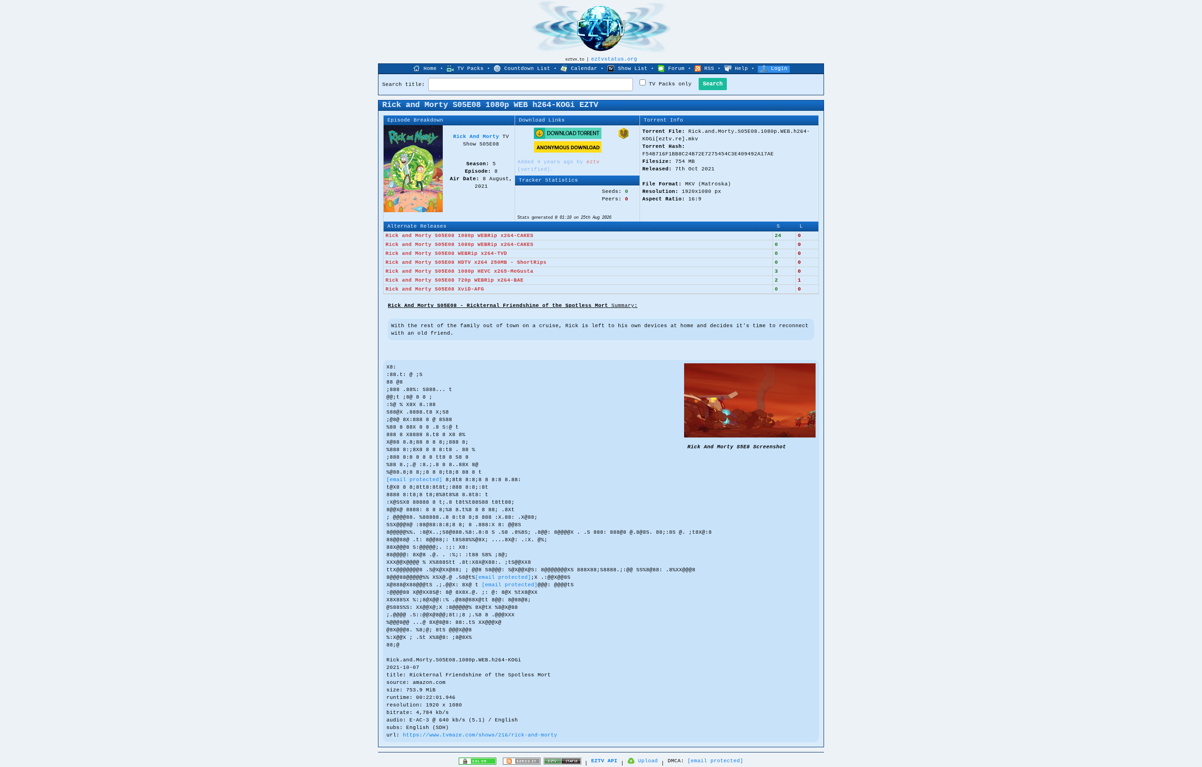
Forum (676, 68)
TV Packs (470, 68)
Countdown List (527, 68)
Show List (632, 68)
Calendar (584, 68)
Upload (648, 761)
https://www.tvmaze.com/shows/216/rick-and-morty (480, 735)
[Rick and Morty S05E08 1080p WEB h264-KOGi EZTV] (750, 436)
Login (779, 68)
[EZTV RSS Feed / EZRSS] (521, 763)
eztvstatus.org (614, 59)
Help (741, 68)
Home (430, 68)
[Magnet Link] (623, 137)
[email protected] (414, 480)
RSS (709, 68)
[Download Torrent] (567, 137)
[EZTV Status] (562, 763)
